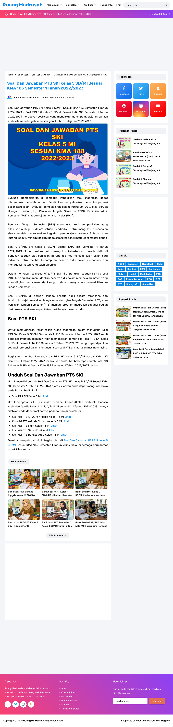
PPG (149, 279)
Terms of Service (70, 708)
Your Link (141, 720)
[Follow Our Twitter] (15, 704)
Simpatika (147, 284)
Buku (160, 264)
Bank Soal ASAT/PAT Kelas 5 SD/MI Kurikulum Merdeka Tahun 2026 (91, 526)
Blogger (165, 720)
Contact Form (68, 692)
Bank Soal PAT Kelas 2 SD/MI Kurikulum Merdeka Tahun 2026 (90, 495)
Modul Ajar (146, 274)
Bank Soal (147, 264)
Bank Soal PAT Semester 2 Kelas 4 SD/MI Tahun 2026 (57, 524)
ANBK (121, 264)
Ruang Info (132, 284)
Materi (121, 274)
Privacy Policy (69, 700)
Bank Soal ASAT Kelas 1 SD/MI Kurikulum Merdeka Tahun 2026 (57, 495)
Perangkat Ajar (134, 279)
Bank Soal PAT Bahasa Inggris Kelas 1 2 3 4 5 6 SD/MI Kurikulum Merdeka (23, 495)
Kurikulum (154, 269)
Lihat (45, 396)
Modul (132, 274)
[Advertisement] (86, 45)
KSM (142, 269)
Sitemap (65, 704)
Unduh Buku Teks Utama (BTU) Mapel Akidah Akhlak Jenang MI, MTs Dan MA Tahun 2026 (149, 311)
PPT (158, 279)
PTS (120, 284)
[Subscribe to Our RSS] (31, 704)
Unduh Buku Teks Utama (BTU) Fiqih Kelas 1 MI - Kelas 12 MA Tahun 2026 (49, 14)
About (64, 688)
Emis (120, 269)
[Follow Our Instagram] (23, 704)
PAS (158, 274)
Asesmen (133, 264)
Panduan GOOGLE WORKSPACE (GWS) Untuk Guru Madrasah (146, 156)
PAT (120, 279)
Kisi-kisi (131, 269)
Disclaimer (67, 696)
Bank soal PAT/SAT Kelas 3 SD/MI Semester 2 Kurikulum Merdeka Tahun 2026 (23, 528)
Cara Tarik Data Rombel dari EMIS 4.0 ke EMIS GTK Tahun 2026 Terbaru (148, 353)
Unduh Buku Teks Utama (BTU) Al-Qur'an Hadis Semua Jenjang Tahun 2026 (149, 325)
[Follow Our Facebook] (8, 704)
